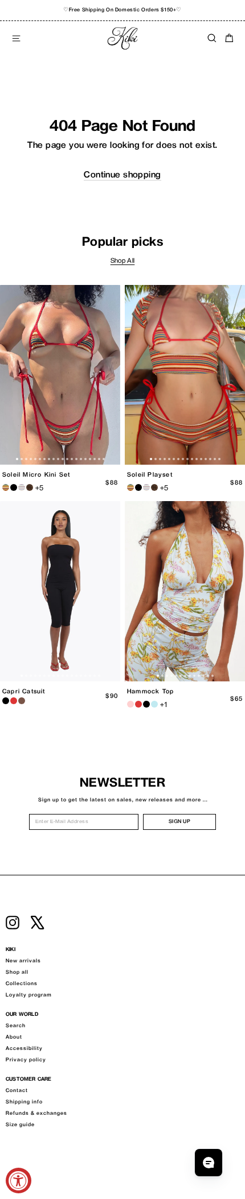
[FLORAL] (130, 704)
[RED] (13, 700)
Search (16, 1026)
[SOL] (5, 487)
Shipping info (24, 1102)
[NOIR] (13, 487)
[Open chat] (208, 1162)
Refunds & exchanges (36, 1113)
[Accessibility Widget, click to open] (18, 1180)
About (14, 1037)
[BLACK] (5, 700)
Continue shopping (122, 175)
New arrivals (23, 961)
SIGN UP (180, 822)
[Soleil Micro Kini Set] (60, 375)
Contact (17, 1091)
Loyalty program (29, 995)
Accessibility (24, 1049)
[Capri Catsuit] (60, 591)
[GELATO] (21, 487)
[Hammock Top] (185, 591)
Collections (22, 984)
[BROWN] (21, 700)
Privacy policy (26, 1060)
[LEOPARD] (29, 487)
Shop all (17, 972)
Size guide (20, 1125)
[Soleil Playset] (185, 375)
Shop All (123, 261)
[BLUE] (154, 704)
